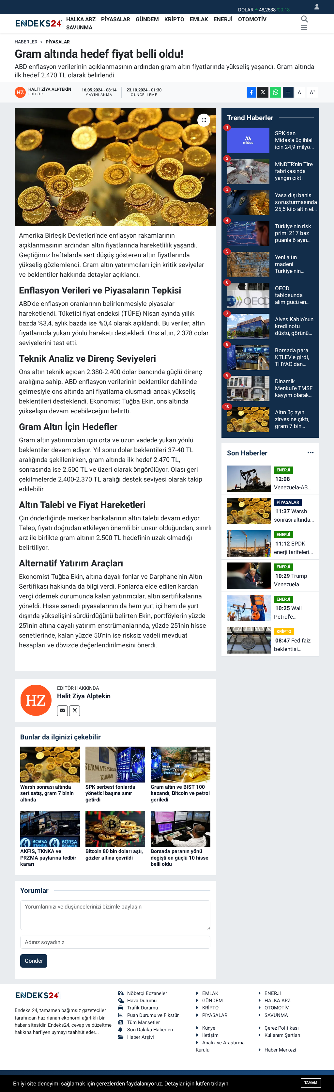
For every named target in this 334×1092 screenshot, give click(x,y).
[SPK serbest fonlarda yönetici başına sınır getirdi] (115, 764)
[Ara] (304, 19)
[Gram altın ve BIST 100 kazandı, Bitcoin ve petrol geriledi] (180, 764)
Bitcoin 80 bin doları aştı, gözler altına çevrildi (114, 854)
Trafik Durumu (142, 1008)
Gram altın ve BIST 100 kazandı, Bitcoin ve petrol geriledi (180, 793)
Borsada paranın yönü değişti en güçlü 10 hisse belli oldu (179, 857)
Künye (208, 1028)
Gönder (34, 960)
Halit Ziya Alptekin (84, 696)
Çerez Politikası (282, 1028)
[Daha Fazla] (288, 92)
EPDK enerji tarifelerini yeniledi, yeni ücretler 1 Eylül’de (293, 548)
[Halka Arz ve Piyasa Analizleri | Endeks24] (39, 23)
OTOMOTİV (252, 19)
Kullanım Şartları (282, 1035)
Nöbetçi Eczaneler (147, 993)
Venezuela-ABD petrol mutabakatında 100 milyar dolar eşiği (292, 484)
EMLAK (199, 19)
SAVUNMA (79, 27)
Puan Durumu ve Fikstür (153, 1015)
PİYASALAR (115, 19)
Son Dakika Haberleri (150, 1030)
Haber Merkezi (280, 1050)
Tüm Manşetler (143, 1022)
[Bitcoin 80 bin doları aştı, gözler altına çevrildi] (115, 828)
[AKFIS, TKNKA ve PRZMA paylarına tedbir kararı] (50, 828)
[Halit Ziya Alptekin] (36, 700)
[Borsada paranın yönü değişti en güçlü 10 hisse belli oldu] (180, 828)
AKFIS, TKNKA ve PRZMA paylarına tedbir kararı (48, 857)
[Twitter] (74, 710)
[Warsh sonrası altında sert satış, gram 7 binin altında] (50, 764)
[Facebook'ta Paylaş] (251, 92)
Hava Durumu (142, 1001)
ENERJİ (223, 19)
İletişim (210, 1035)
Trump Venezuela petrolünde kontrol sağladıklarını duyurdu (290, 581)
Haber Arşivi (140, 1037)
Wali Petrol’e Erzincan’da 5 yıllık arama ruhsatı (290, 613)
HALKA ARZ (81, 19)
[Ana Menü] (304, 28)
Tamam (310, 1083)
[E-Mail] (62, 710)
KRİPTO (174, 19)
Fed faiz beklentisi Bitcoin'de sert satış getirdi (292, 645)
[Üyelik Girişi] (314, 7)
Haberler (26, 41)
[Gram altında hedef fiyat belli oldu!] (115, 167)
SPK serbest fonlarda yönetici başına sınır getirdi (110, 793)
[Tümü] (311, 453)
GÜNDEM (147, 19)
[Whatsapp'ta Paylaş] (275, 92)
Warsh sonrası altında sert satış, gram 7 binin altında (47, 793)
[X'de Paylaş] (262, 92)
